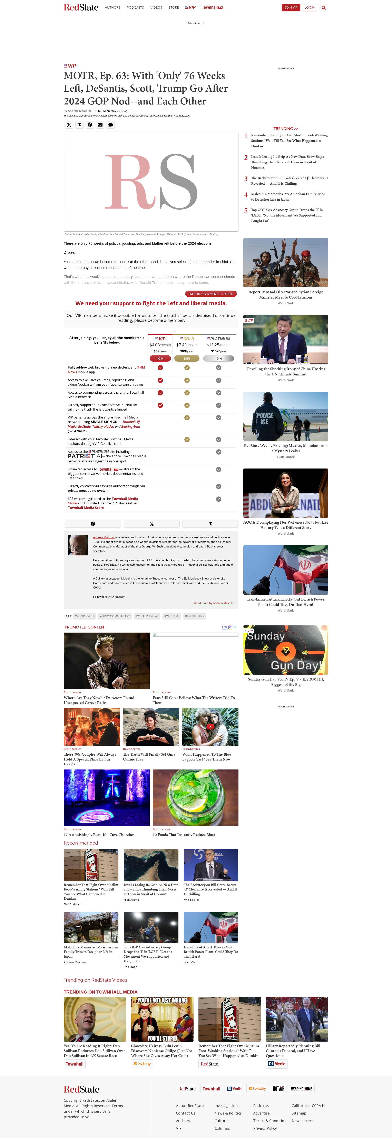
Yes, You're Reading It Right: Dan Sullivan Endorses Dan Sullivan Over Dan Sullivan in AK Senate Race (94, 1050)
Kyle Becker (191, 900)
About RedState (190, 1105)
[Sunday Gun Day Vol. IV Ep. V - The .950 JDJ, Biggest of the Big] (285, 649)
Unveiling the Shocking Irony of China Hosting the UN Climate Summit (285, 371)
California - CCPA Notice (310, 1105)
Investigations (227, 1105)
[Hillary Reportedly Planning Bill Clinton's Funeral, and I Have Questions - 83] (297, 1019)
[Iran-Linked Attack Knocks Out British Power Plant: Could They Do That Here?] (211, 927)
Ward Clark (191, 962)
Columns (222, 1128)
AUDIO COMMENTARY (115, 616)
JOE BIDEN (171, 616)
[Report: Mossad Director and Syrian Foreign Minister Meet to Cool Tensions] (285, 262)
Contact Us (186, 1113)
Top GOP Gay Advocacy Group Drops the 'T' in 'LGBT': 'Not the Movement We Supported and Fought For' (148, 954)
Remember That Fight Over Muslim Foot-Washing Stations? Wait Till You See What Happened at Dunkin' (91, 891)
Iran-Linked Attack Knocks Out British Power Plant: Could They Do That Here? (211, 952)
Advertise (261, 1113)
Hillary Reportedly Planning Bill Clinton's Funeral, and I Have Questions (293, 1050)
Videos (156, 7)
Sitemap (299, 1113)
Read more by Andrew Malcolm (214, 603)
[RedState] (81, 7)
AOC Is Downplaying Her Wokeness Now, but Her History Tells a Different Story (285, 524)
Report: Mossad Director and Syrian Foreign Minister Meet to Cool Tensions (285, 294)
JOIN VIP (291, 7)
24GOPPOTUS (84, 616)
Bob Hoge (130, 967)
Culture (221, 1120)
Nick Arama (131, 900)
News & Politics (228, 1113)
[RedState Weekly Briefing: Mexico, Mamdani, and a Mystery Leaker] (285, 416)
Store (174, 7)
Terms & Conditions (270, 1120)
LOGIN (310, 7)
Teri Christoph (73, 904)
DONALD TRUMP (147, 616)
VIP (179, 1128)
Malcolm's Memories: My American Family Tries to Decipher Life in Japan (91, 952)
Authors (112, 7)
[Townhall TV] (212, 7)
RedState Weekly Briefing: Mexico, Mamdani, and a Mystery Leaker (286, 448)
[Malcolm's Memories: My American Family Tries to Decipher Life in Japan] (91, 927)
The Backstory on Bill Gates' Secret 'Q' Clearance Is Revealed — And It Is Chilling (210, 889)
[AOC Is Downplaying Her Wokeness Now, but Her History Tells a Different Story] (285, 492)
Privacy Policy (265, 1128)
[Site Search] (323, 7)
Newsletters (302, 1120)
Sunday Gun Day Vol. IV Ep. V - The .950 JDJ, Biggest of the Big (286, 681)
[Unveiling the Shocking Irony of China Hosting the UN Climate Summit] (285, 339)
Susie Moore (286, 457)
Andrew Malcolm (79, 110)
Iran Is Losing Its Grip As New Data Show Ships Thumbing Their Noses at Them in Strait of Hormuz (151, 889)
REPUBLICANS (194, 616)
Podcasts (135, 7)
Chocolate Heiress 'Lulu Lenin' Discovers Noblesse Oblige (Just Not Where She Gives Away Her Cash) (161, 1050)
